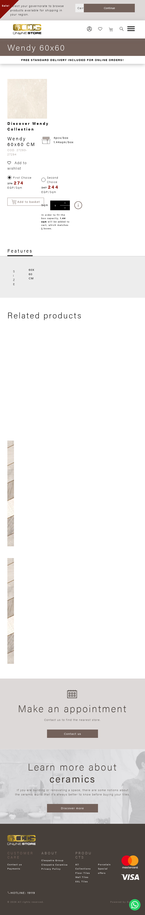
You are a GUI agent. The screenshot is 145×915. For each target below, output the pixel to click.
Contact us (72, 734)
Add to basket (28, 202)
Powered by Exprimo (124, 901)
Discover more (72, 808)
